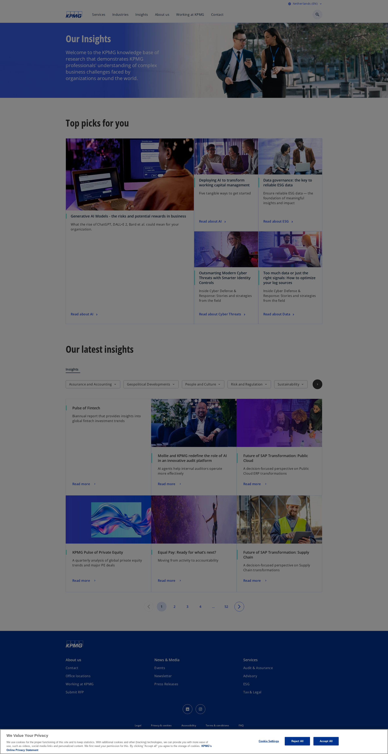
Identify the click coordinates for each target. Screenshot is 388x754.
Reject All (297, 741)
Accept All (326, 741)
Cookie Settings (269, 741)
